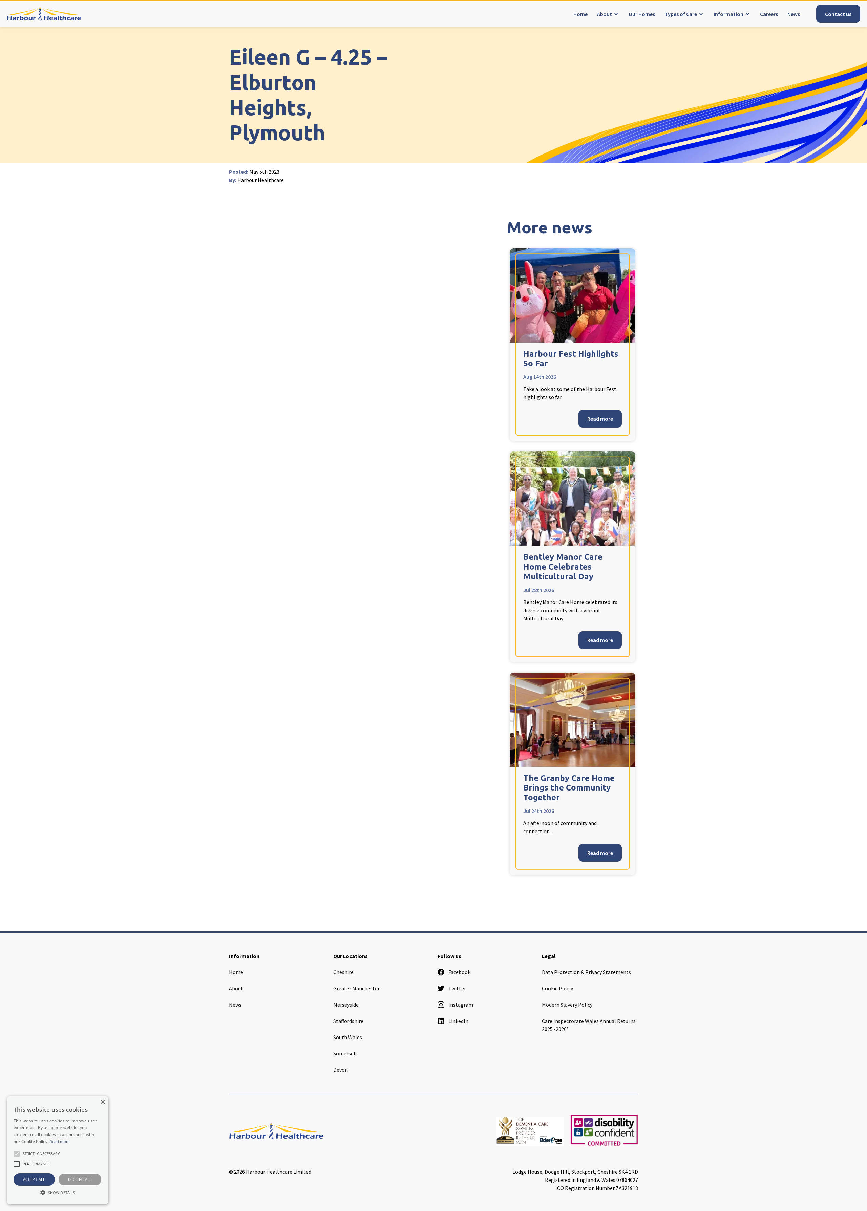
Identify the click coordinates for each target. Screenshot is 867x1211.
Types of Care (680, 14)
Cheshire (343, 972)
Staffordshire (348, 1021)
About (604, 14)
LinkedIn (458, 1021)
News (793, 14)
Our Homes (642, 14)
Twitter (457, 988)
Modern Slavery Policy (567, 1004)
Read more (600, 418)
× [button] (102, 1102)
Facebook (459, 972)
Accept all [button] (34, 1179)
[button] (58, 1192)
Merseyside (346, 1004)
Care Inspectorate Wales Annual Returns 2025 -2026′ (589, 1025)
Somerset (344, 1053)
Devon (340, 1069)
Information (728, 14)
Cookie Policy (557, 988)
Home (580, 14)
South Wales (347, 1037)
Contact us (838, 14)
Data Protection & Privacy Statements (586, 972)
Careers (769, 14)
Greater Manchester (356, 988)
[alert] (57, 1150)
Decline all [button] (80, 1179)
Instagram (460, 1004)
